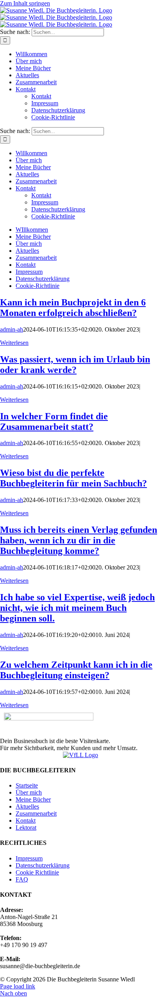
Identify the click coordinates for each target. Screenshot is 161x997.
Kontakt (26, 820)
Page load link (17, 986)
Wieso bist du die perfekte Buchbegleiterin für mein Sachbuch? (73, 478)
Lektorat (26, 827)
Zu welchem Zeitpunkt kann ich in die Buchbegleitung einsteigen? (76, 670)
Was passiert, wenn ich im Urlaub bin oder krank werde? (75, 364)
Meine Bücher (33, 799)
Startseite (27, 785)
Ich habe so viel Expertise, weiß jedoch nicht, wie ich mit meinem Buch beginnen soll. (77, 607)
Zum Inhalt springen (25, 3)
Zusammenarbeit (36, 813)
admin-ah (11, 329)
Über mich (29, 792)
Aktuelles (27, 806)
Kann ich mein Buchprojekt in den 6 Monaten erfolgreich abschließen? (73, 307)
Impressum (29, 858)
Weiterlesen (14, 342)
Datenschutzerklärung (43, 865)
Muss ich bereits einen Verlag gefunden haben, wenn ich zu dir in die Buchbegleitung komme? (78, 540)
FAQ (22, 879)
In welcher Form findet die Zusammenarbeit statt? (54, 421)
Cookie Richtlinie (37, 872)
